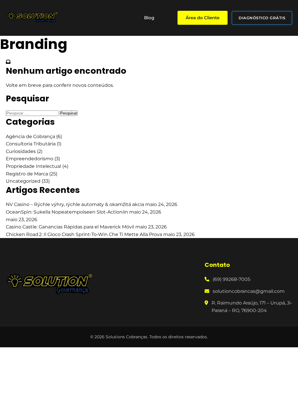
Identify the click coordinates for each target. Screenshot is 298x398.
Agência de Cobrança (30, 136)
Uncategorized (23, 181)
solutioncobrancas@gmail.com (249, 291)
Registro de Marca (27, 174)
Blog (149, 17)
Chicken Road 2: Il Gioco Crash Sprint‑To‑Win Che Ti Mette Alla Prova (84, 234)
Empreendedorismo (29, 158)
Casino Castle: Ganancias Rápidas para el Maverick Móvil (70, 227)
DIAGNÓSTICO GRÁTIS (262, 17)
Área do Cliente (202, 17)
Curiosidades (21, 151)
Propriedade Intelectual (33, 166)
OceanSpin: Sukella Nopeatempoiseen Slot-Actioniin (67, 212)
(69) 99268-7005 (231, 279)
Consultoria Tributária (31, 144)
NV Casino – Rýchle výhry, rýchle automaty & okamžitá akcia (75, 204)
